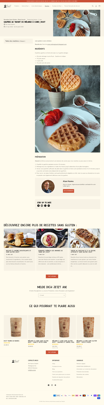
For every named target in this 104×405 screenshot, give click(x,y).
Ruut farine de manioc (11, 340)
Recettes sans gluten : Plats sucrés (15, 19)
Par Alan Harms (10, 24)
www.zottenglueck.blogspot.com (57, 44)
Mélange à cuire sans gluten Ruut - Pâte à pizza (87, 341)
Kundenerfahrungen (57, 380)
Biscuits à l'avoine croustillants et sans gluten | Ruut (18, 251)
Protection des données (83, 371)
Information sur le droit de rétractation (87, 369)
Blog (53, 369)
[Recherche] (92, 6)
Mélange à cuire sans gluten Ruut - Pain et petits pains (38, 341)
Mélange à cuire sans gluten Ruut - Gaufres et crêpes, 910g (63, 341)
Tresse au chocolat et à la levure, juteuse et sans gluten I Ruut (83, 251)
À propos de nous (57, 366)
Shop (53, 363)
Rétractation (80, 377)
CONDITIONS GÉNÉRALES (83, 366)
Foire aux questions (57, 371)
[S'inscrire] (64, 295)
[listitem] (38, 205)
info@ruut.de (32, 370)
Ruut (44, 401)
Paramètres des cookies (83, 374)
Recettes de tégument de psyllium (61, 377)
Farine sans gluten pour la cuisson (61, 374)
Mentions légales (81, 363)
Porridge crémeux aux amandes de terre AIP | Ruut (50, 251)
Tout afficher (52, 276)
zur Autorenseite (68, 190)
